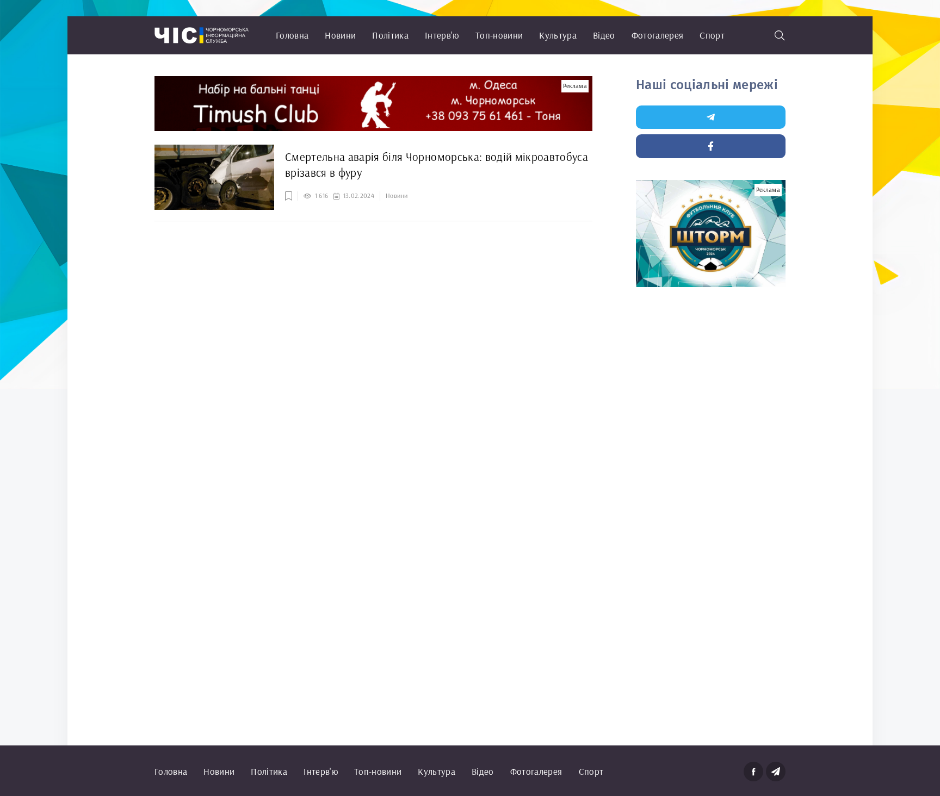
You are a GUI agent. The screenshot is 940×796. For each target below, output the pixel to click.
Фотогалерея (658, 35)
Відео (604, 35)
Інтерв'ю (442, 35)
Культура (558, 35)
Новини (340, 35)
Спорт (712, 35)
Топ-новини (499, 35)
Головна (292, 35)
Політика (390, 35)
